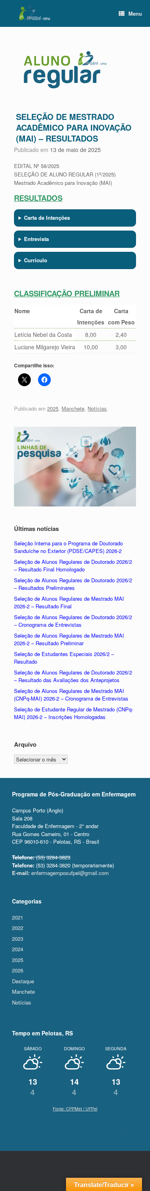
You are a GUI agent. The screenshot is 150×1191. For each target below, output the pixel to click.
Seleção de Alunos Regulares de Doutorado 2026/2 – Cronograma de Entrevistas (73, 621)
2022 (17, 928)
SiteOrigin (118, 1135)
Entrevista (36, 239)
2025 (52, 408)
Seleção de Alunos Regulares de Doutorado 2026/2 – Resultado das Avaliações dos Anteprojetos (73, 676)
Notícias (97, 408)
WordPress (56, 1135)
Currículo (35, 260)
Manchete (73, 408)
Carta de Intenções (47, 217)
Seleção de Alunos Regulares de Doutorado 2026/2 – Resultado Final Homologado (73, 565)
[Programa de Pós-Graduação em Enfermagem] (34, 12)
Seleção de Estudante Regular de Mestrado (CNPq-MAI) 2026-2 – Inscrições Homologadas (73, 713)
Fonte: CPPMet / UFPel (75, 1109)
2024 (17, 949)
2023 (17, 938)
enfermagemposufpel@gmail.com (60, 873)
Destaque (23, 981)
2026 (17, 970)
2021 (17, 917)
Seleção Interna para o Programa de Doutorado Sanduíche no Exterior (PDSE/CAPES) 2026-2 (68, 547)
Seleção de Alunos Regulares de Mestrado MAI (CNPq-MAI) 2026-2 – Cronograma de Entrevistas (71, 695)
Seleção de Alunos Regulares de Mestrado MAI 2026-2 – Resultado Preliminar (69, 639)
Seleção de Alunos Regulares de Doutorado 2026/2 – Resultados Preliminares (73, 584)
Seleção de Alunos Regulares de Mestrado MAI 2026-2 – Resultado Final (69, 602)
